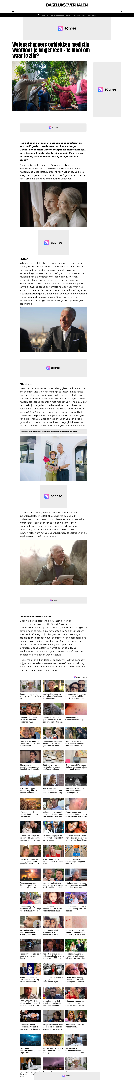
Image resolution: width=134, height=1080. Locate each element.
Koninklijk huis (79, 15)
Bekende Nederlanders (60, 15)
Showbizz (92, 15)
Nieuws (45, 15)
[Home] (38, 15)
